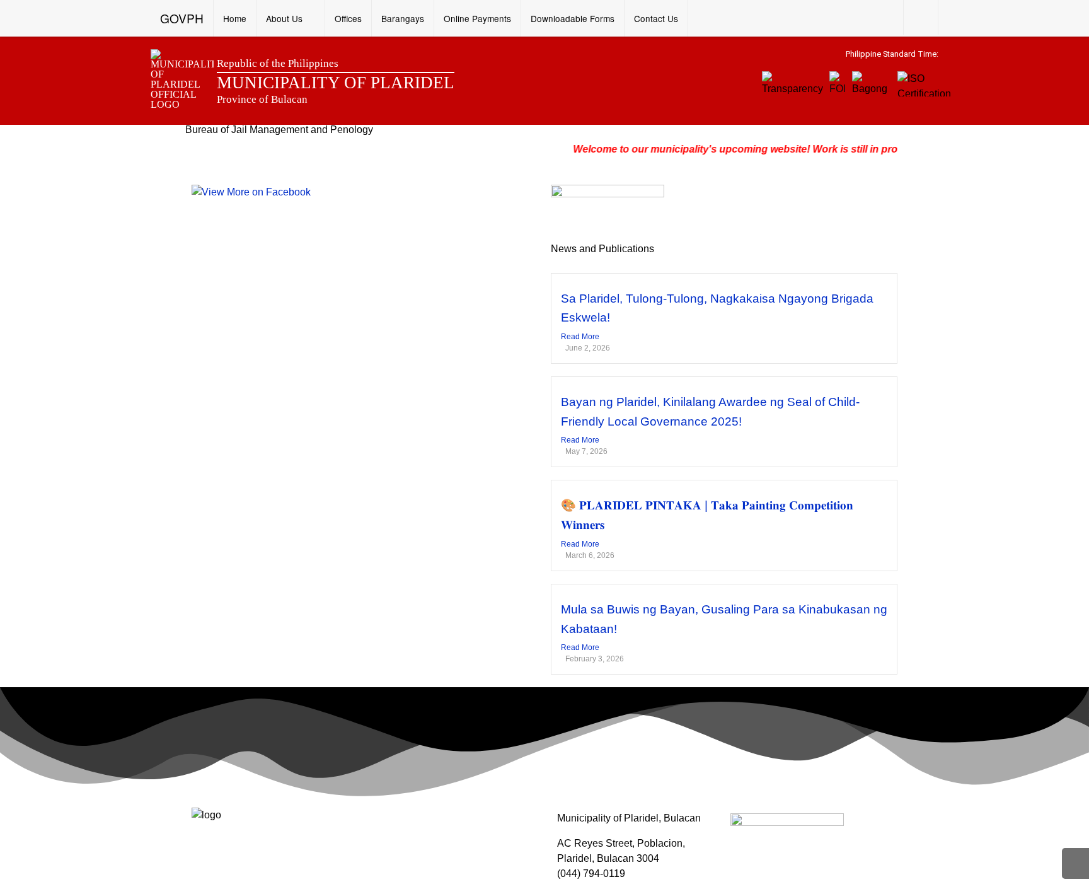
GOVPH (182, 17)
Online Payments (477, 18)
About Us (284, 18)
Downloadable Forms (572, 18)
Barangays (402, 18)
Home (234, 18)
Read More (580, 336)
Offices (348, 18)
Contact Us (656, 18)
